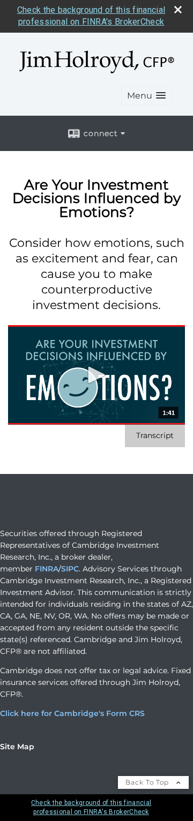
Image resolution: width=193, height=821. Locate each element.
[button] (146, 95)
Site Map (17, 746)
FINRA (46, 569)
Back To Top (148, 782)
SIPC (70, 569)
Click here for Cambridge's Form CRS (72, 713)
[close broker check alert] (178, 9)
